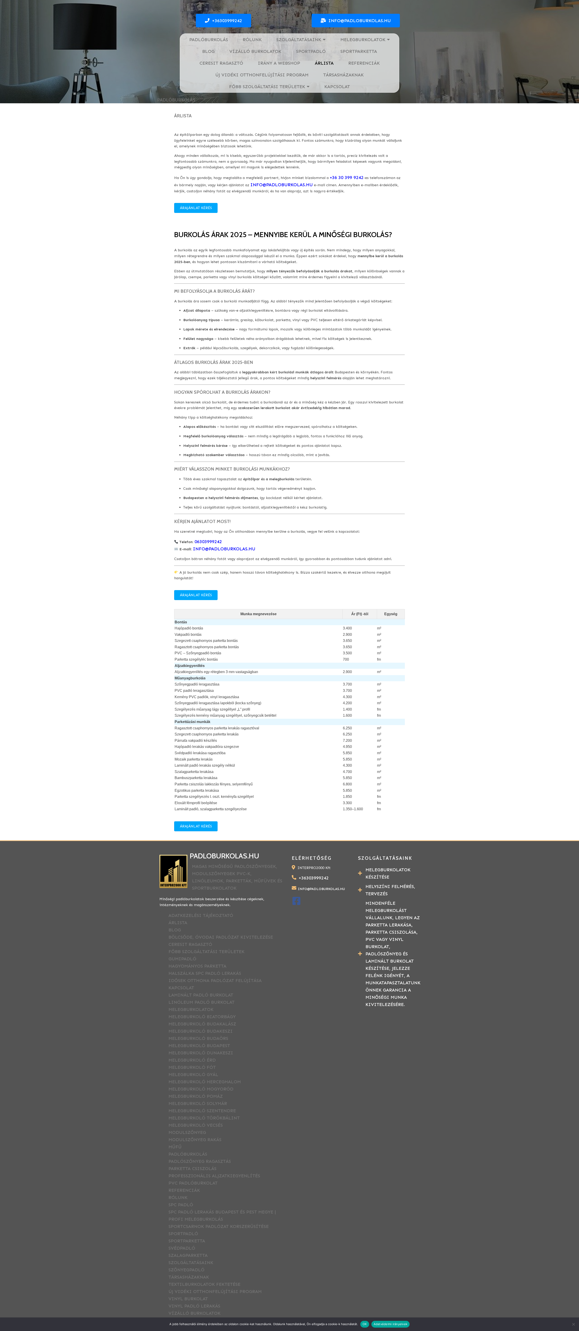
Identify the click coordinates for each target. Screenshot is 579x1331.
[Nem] (573, 1324)
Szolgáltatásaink (190, 1262)
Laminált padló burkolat (200, 995)
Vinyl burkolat (188, 1298)
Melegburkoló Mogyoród (200, 1089)
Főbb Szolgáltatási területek (206, 951)
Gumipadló (182, 958)
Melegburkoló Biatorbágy (202, 1016)
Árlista (177, 922)
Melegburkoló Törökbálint (204, 1118)
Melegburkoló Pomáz (195, 1096)
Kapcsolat (181, 987)
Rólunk (177, 1197)
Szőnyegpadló (186, 1269)
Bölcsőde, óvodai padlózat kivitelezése (220, 937)
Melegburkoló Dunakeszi (200, 1052)
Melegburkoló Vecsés (195, 1125)
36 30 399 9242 (347, 177)
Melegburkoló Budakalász (202, 1024)
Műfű (175, 1147)
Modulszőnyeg (187, 1132)
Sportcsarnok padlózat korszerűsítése (218, 1226)
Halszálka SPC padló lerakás (204, 973)
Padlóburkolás (187, 1154)
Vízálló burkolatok (194, 1313)
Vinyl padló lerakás (194, 1306)
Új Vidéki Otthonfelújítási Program (215, 1291)
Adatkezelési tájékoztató (200, 915)
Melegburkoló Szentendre (202, 1110)
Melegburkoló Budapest (199, 1045)
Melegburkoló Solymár (197, 1103)
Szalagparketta (188, 1255)
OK (365, 1324)
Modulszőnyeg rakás (194, 1139)
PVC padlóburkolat (193, 1183)
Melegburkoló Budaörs (198, 1038)
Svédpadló (181, 1248)
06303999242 (208, 541)
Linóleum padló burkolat (201, 1002)
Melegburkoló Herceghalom (204, 1081)
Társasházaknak (188, 1277)
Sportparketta (186, 1241)
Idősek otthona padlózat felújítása (215, 980)
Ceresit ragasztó (190, 944)
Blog (174, 930)
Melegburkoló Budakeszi (200, 1031)
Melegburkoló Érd (192, 1060)
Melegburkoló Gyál (193, 1074)
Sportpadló (183, 1233)
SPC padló (180, 1204)
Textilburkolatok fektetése (204, 1284)
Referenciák (184, 1190)
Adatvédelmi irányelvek (391, 1324)
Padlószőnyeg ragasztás (199, 1161)
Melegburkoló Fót (192, 1067)
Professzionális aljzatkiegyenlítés (214, 1175)
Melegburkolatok (191, 1009)
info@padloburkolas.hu (224, 548)
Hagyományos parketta (197, 966)
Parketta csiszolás (192, 1168)
